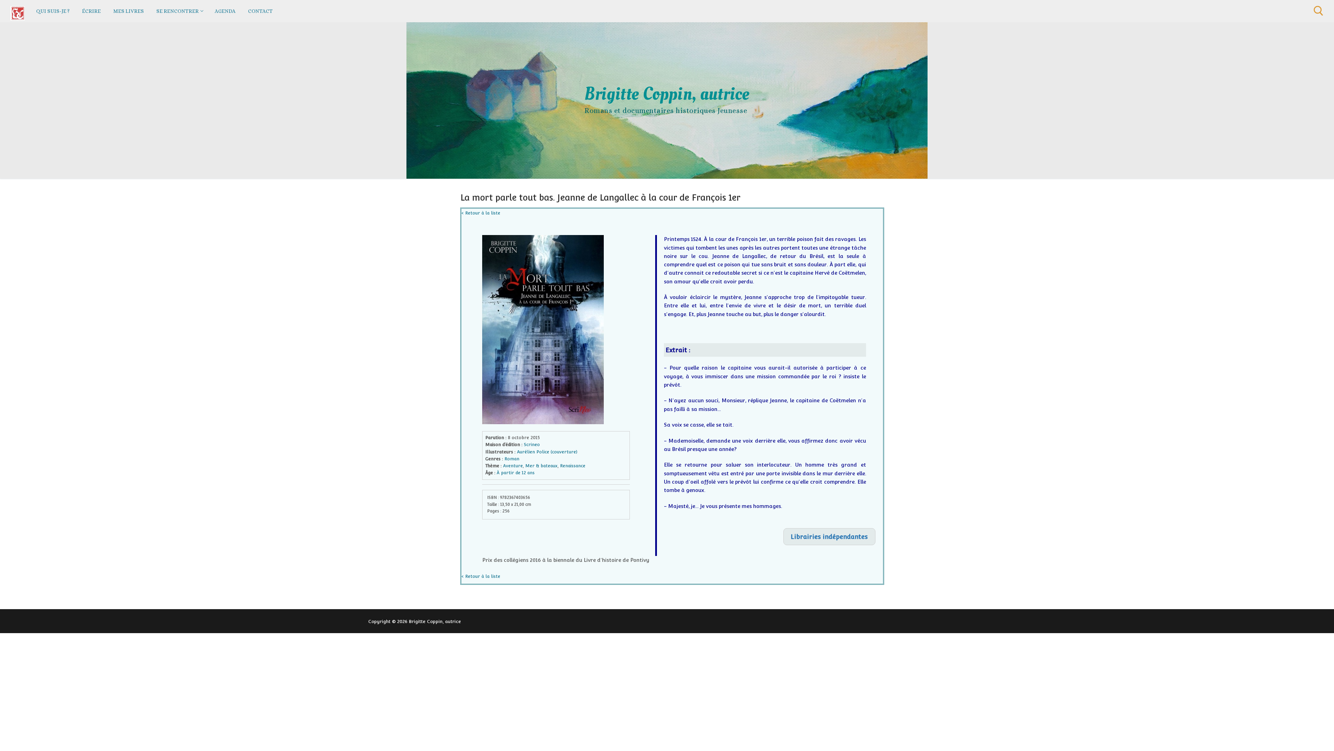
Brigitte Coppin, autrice (667, 94)
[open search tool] (1319, 11)
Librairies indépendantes (829, 536)
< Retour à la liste (480, 213)
